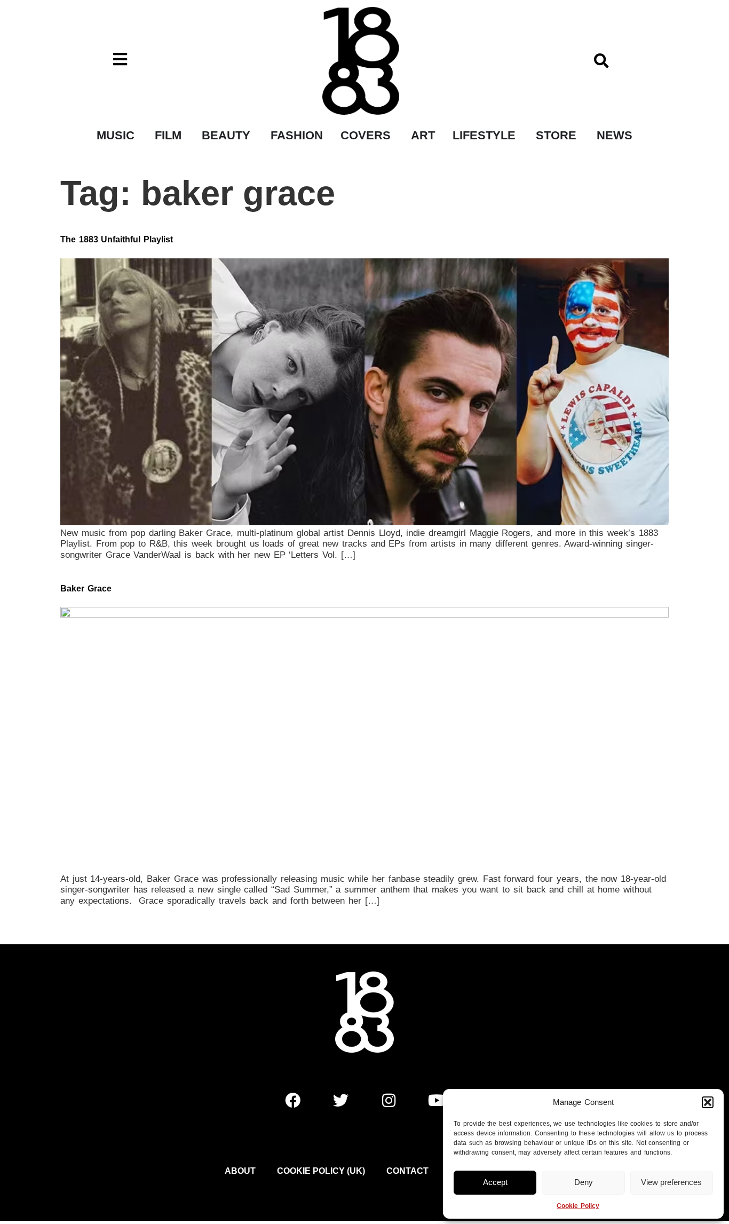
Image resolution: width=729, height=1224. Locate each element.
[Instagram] (388, 1100)
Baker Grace (86, 588)
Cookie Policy (578, 1206)
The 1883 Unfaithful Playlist (116, 239)
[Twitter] (340, 1100)
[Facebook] (292, 1100)
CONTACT (407, 1170)
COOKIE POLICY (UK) (321, 1170)
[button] (707, 1102)
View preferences (671, 1182)
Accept (495, 1182)
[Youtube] (436, 1100)
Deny (583, 1182)
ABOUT (240, 1170)
